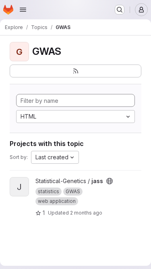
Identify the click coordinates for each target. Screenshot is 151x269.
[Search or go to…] (119, 10)
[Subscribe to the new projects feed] (75, 71)
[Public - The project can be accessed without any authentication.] (109, 181)
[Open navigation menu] (23, 9)
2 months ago (86, 213)
